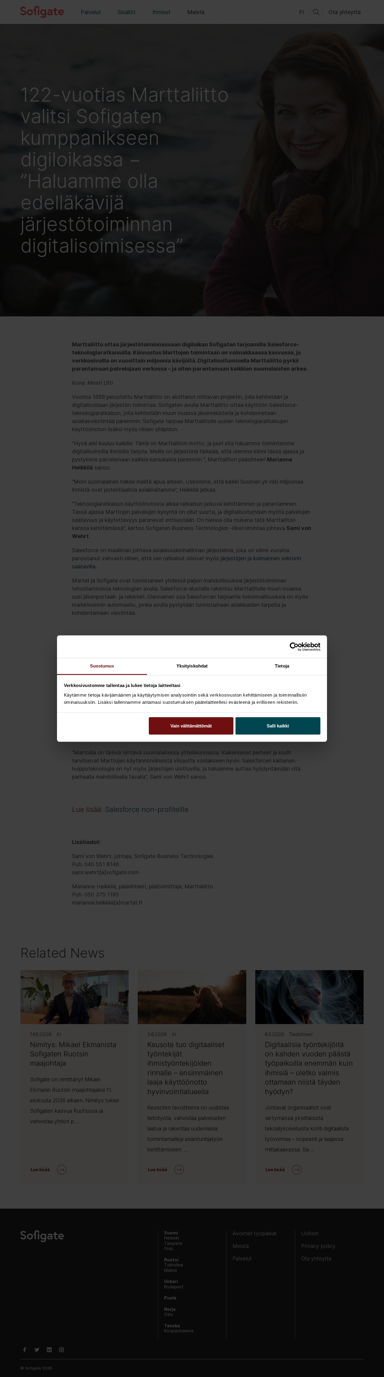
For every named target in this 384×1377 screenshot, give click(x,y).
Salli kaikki (278, 725)
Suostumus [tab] (102, 665)
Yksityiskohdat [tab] (192, 665)
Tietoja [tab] (282, 665)
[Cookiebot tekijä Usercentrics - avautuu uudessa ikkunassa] (294, 646)
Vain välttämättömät (191, 725)
